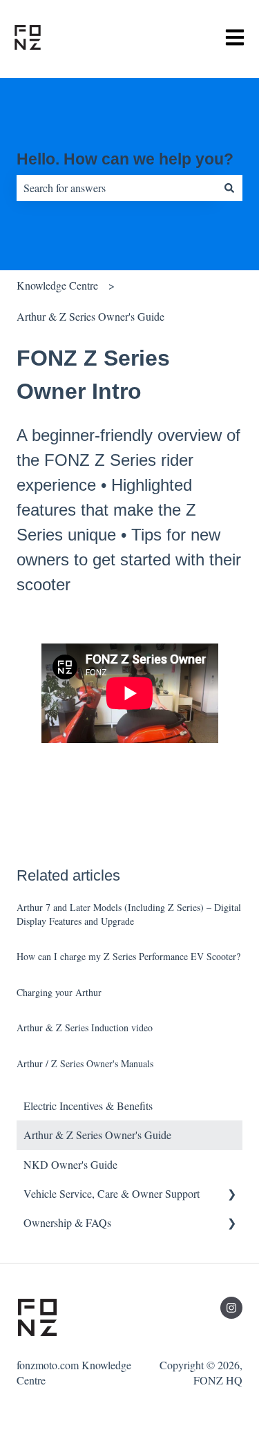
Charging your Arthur (59, 992)
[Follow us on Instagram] (231, 1308)
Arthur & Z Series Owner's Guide (90, 316)
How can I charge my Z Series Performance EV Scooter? (128, 956)
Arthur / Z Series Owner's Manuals (85, 1063)
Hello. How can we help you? (125, 159)
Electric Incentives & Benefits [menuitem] (88, 1105)
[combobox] (116, 188)
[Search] (229, 188)
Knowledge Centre (57, 285)
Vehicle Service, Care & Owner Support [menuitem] (111, 1193)
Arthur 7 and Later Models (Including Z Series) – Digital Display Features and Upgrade (129, 914)
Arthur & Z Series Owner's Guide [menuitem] (97, 1134)
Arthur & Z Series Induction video (85, 1027)
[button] (231, 1195)
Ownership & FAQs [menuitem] (67, 1222)
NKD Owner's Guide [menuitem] (70, 1164)
